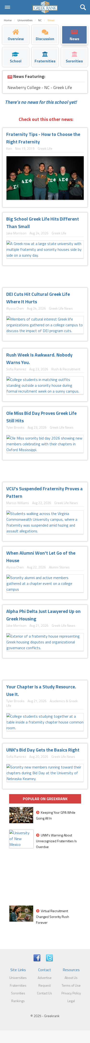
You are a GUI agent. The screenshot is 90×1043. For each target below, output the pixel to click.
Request (44, 985)
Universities (18, 977)
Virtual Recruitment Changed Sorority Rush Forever (52, 916)
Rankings (18, 1000)
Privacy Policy (71, 993)
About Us (71, 977)
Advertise (45, 977)
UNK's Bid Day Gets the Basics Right (42, 749)
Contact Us (44, 993)
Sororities (18, 993)
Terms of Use (71, 985)
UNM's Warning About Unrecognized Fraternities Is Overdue (56, 841)
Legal (71, 1000)
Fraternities (18, 985)
